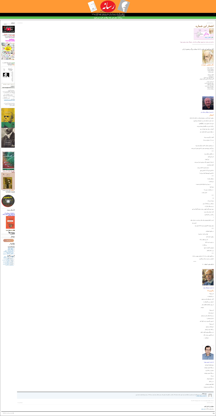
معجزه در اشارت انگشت (8, 258)
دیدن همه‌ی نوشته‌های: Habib (201, 395)
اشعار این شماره (207, 400)
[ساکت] (5, 31)
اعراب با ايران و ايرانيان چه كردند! (8, 260)
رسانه (214, 413)
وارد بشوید (203, 408)
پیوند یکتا (196, 400)
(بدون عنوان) (10, 247)
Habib (12, 256)
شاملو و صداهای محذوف (8, 253)
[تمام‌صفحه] (3, 31)
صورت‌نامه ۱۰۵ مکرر (8, 250)
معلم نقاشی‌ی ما (19, 22)
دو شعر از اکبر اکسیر (210, 22)
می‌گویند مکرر (10, 248)
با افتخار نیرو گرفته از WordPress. (8, 413)
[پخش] (13, 31)
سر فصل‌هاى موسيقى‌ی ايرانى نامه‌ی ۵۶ (8, 252)
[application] (8, 29)
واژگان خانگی (10, 249)
